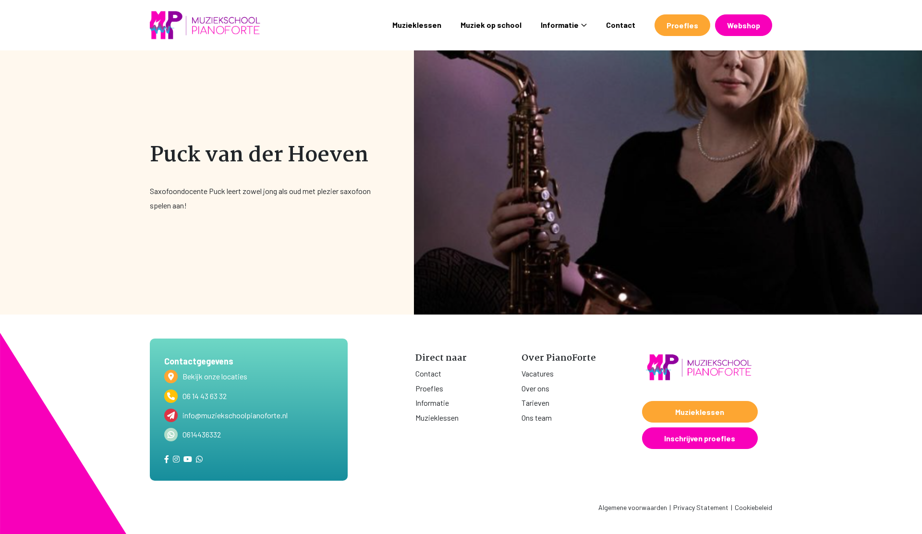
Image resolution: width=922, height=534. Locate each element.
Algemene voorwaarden (632, 507)
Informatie (560, 24)
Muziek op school (491, 24)
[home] (205, 25)
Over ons (535, 388)
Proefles (682, 25)
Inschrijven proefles (699, 438)
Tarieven (535, 402)
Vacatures (538, 373)
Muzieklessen (416, 24)
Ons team (537, 417)
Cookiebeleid (753, 507)
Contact (620, 24)
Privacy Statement (700, 507)
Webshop (743, 25)
